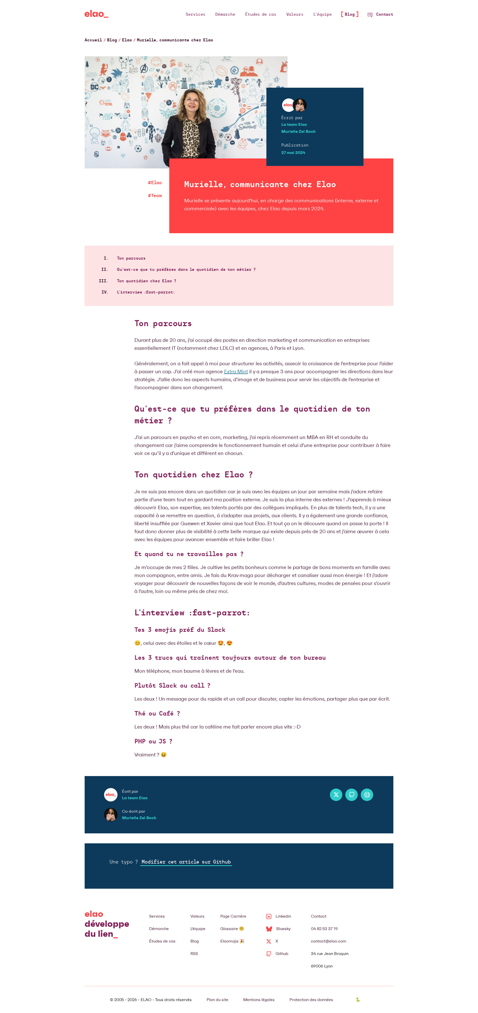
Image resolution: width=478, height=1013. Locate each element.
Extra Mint (236, 371)
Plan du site (217, 999)
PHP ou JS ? (153, 742)
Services (157, 916)
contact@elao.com (328, 941)
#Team (155, 196)
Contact (318, 916)
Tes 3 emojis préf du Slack (180, 630)
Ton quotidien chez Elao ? (146, 281)
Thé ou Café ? (157, 714)
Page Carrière (233, 916)
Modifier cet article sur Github (186, 862)
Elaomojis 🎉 (232, 941)
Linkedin (283, 916)
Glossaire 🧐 (232, 928)
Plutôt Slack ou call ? (172, 686)
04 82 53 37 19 (324, 928)
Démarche (159, 928)
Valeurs (197, 916)
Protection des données (311, 999)
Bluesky (283, 928)
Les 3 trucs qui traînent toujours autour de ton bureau (230, 658)
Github (282, 953)
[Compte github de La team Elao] (351, 795)
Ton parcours (131, 259)
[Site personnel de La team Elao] (367, 795)
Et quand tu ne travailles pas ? (188, 555)
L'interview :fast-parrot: (146, 292)
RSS (194, 953)
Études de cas (162, 941)
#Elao (155, 183)
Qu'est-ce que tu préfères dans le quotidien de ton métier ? (186, 270)
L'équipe (197, 928)
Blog (194, 941)
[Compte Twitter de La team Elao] (336, 795)
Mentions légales (259, 999)
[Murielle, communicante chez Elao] (96, 15)
